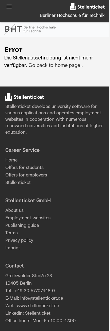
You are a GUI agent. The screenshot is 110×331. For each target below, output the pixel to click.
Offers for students (24, 168)
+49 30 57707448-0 (34, 291)
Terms (11, 233)
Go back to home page (54, 65)
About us (14, 210)
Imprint (12, 248)
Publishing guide (22, 225)
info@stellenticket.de (41, 298)
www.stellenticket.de (38, 306)
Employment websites (27, 218)
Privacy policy (19, 240)
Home (11, 160)
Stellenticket (18, 106)
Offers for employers (26, 175)
